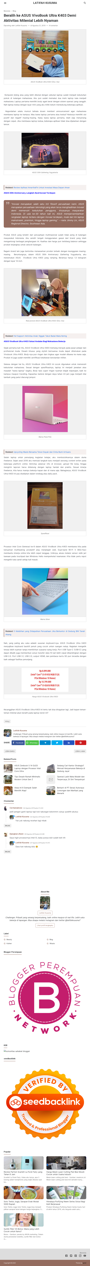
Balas (7, 826)
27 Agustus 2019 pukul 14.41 (40, 843)
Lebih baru (10, 751)
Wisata (52, 943)
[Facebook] (66, 1256)
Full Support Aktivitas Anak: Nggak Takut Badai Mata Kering (40, 336)
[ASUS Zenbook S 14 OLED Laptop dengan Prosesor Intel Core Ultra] (8, 768)
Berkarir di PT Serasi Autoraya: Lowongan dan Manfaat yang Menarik (70, 790)
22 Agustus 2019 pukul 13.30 (33, 808)
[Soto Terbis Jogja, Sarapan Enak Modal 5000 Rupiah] (24, 1198)
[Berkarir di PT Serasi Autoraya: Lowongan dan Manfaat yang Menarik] (50, 790)
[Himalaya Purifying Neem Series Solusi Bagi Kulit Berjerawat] (66, 1198)
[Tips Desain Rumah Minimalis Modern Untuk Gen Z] (8, 779)
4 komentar (53, 25)
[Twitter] (57, 742)
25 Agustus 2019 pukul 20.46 (34, 834)
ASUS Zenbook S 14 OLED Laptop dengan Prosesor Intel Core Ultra (27, 768)
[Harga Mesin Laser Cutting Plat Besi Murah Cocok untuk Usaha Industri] (66, 1169)
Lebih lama (80, 751)
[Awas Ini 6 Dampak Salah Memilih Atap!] (8, 790)
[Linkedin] (68, 742)
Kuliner (9, 943)
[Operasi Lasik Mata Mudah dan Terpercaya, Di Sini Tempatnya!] (50, 779)
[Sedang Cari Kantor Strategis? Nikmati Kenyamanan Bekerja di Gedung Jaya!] (50, 768)
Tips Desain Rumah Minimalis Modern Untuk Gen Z (27, 778)
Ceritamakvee (16, 808)
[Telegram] (45, 742)
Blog (7, 721)
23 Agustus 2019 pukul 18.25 (40, 817)
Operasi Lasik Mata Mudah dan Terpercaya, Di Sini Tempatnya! (71, 778)
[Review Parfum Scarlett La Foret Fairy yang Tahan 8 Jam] (24, 1169)
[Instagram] (80, 1256)
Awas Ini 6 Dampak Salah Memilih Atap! (25, 789)
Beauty (9, 939)
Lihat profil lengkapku (45, 925)
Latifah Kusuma (45, 3)
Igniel (84, 1263)
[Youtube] (84, 1256)
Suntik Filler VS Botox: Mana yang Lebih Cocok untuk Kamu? (21, 1230)
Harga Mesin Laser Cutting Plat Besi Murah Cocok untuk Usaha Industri (65, 1173)
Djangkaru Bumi (16, 834)
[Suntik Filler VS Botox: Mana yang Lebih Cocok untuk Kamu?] (24, 1226)
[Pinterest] (80, 742)
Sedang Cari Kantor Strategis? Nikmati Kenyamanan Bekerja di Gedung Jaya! (71, 768)
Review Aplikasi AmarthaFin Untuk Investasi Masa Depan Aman (42, 187)
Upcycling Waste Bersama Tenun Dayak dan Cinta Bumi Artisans (42, 452)
